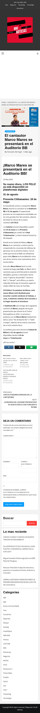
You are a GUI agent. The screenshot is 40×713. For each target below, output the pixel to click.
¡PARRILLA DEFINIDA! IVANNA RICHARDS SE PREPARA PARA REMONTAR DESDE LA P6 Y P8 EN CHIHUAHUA (19, 582)
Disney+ (6, 623)
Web (4, 476)
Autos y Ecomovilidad (11, 606)
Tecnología (30, 4)
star (4, 686)
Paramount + (8, 669)
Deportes (6, 619)
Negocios (13, 4)
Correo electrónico (26, 464)
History (6, 639)
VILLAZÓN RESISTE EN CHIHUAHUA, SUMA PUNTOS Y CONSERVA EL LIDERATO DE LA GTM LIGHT (19, 549)
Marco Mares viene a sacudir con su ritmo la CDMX (10, 360)
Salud (5, 681)
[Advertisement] (20, 77)
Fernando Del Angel (14, 152)
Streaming (21, 4)
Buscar (8, 518)
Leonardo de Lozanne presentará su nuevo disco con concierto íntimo (20, 403)
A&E (4, 598)
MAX (4, 648)
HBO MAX (6, 635)
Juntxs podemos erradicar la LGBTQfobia (17, 394)
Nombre (7, 462)
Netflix (5, 660)
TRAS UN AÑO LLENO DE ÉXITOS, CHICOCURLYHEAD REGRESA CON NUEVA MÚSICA (10, 374)
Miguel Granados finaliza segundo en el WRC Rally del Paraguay (19, 559)
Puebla (6, 677)
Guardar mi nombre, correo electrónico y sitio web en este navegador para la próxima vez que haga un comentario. (20, 493)
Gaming (6, 627)
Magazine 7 (30, 707)
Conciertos (20, 8)
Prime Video (7, 673)
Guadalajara (7, 631)
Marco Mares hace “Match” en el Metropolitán (25, 360)
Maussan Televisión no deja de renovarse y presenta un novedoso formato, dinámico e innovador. (19, 570)
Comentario (8, 436)
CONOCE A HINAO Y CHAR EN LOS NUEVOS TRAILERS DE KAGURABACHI (18, 538)
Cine (6, 4)
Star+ (5, 690)
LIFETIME (6, 644)
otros (5, 665)
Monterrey (7, 652)
